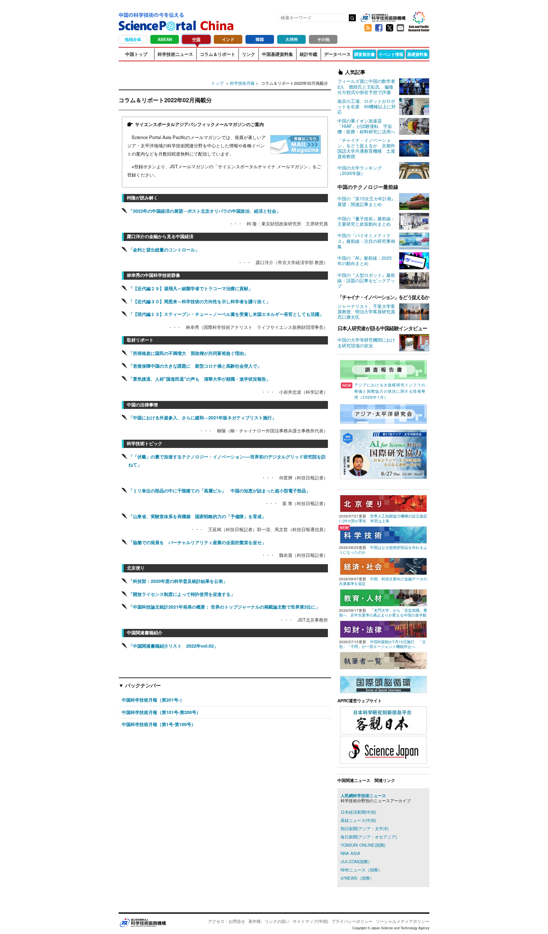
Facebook (378, 28)
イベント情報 (391, 54)
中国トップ (136, 54)
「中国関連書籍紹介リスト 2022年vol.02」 (173, 646)
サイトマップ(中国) (310, 921)
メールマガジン (400, 28)
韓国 (260, 39)
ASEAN (165, 39)
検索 (352, 17)
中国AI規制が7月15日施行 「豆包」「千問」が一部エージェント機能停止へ (382, 644)
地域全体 (133, 39)
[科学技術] (383, 534)
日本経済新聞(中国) (358, 812)
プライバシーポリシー (352, 921)
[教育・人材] (383, 597)
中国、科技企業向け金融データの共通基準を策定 (383, 581)
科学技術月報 (242, 83)
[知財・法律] (383, 628)
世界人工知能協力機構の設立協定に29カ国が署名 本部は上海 (383, 518)
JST (143, 923)
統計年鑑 (308, 54)
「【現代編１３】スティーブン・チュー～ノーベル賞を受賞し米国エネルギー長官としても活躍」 (226, 314)
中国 (196, 39)
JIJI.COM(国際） (356, 861)
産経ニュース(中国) (358, 820)
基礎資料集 (417, 54)
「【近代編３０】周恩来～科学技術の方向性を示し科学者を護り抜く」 (199, 301)
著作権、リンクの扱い (269, 921)
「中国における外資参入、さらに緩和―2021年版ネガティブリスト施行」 (202, 417)
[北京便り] (383, 503)
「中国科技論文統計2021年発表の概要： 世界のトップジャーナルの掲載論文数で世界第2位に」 (224, 607)
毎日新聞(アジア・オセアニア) (369, 837)
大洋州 (291, 39)
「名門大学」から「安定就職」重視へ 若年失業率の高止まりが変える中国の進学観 (383, 612)
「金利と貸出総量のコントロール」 (163, 249)
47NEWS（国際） (357, 878)
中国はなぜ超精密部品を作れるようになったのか (383, 550)
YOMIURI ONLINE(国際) (363, 845)
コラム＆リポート (217, 54)
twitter (389, 28)
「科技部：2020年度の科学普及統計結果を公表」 (177, 581)
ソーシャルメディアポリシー (402, 921)
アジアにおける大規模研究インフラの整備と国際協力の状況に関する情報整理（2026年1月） (390, 391)
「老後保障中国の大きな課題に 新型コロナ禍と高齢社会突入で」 (195, 366)
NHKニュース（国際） (361, 870)
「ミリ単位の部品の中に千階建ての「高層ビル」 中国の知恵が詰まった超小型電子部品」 (219, 490)
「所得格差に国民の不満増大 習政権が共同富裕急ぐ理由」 (188, 353)
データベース (337, 54)
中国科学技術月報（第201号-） (153, 700)
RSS (368, 28)
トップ (217, 83)
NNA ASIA (350, 853)
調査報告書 (364, 54)
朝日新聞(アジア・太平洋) (364, 828)
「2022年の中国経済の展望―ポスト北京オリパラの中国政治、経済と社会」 (204, 211)
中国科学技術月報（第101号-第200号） (161, 712)
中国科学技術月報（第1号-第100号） (159, 724)
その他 (323, 39)
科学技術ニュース (175, 54)
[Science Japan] (383, 749)
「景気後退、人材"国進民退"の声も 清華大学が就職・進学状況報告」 (199, 379)
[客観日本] (383, 720)
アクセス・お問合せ (226, 921)
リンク (248, 54)
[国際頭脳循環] (383, 684)
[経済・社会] (383, 566)
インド (228, 39)
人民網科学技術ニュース (363, 795)
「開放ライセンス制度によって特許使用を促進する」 (181, 594)
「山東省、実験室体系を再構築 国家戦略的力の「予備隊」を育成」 (197, 516)
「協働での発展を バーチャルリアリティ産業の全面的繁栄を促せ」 (197, 542)
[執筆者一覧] (383, 660)
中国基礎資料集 (277, 54)
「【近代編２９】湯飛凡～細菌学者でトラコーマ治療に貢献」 (190, 288)
